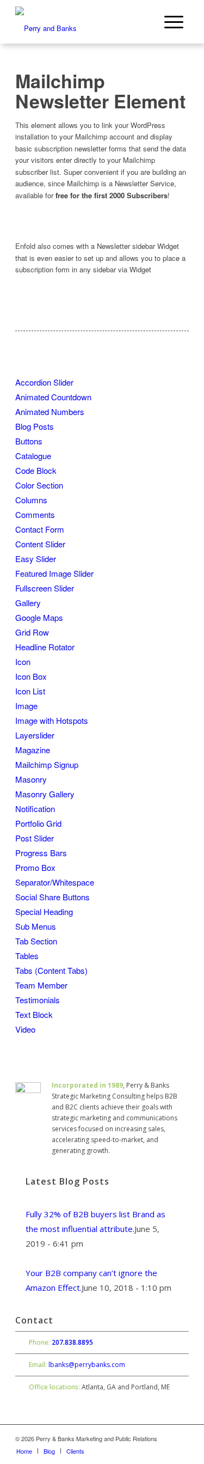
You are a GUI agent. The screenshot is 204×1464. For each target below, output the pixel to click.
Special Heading (44, 911)
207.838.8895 (72, 1342)
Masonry (31, 779)
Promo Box (35, 867)
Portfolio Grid (38, 823)
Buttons (28, 441)
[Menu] (173, 22)
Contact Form (39, 529)
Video (25, 1029)
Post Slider (34, 838)
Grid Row (32, 632)
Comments (35, 514)
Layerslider (34, 735)
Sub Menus (35, 926)
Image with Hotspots (51, 720)
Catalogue (33, 455)
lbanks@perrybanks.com (86, 1364)
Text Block (34, 1014)
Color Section (39, 485)
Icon (22, 661)
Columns (31, 499)
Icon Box (31, 676)
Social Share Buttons (52, 896)
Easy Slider (35, 558)
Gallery (28, 602)
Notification (35, 808)
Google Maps (39, 617)
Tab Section (36, 941)
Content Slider (40, 544)
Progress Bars (41, 852)
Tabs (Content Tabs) (51, 970)
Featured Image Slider (54, 573)
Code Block (36, 470)
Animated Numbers (49, 411)
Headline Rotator (45, 646)
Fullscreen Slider (44, 588)
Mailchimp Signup (46, 764)
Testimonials (37, 999)
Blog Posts (34, 426)
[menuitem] (174, 22)
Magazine (32, 749)
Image (26, 705)
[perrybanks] (84, 22)
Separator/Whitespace (54, 882)
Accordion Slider (44, 382)
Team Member (41, 985)
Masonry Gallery (45, 794)
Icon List (30, 691)
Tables (27, 955)
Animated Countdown (53, 396)
